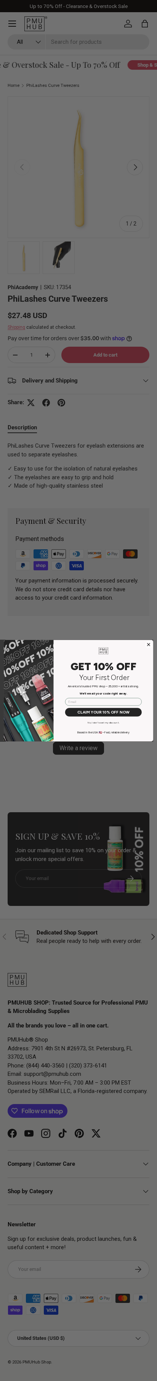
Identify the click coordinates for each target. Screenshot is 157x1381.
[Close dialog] (149, 644)
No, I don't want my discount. (103, 722)
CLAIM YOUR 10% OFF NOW (103, 712)
